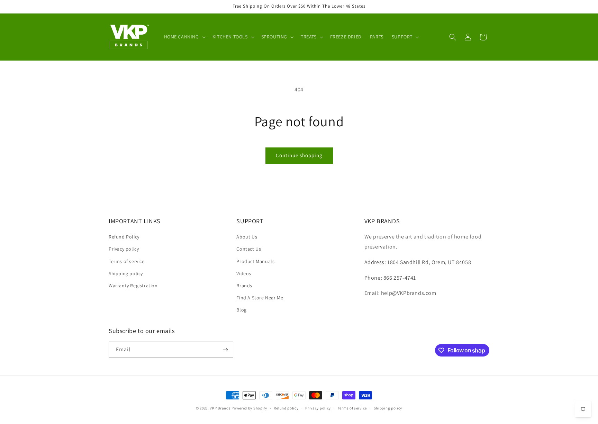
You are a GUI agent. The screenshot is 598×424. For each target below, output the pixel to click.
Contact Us (248, 249)
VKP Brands (220, 408)
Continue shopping (299, 155)
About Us (246, 237)
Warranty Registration (133, 285)
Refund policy (286, 408)
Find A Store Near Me (259, 298)
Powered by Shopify (249, 408)
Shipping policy (126, 273)
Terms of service (127, 261)
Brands (244, 285)
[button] (184, 36)
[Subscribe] (225, 350)
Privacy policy (124, 249)
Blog (241, 310)
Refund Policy (124, 237)
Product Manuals (255, 261)
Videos (243, 273)
